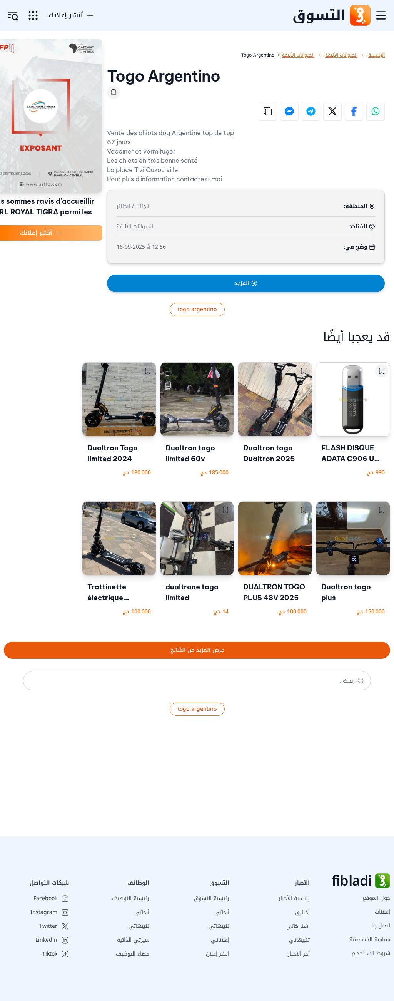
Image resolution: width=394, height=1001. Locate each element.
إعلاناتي (220, 940)
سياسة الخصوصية (369, 939)
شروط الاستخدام (371, 953)
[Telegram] (311, 111)
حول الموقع (376, 898)
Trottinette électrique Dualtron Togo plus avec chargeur (112, 593)
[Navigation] (381, 15)
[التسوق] (360, 15)
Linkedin (46, 940)
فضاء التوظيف (132, 954)
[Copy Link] (268, 111)
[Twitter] (332, 111)
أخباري (302, 912)
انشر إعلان (217, 954)
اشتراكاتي (298, 926)
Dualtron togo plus (346, 592)
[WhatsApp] (375, 111)
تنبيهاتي (299, 940)
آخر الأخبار (299, 954)
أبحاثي (221, 912)
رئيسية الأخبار (294, 898)
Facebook (45, 898)
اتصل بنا (380, 926)
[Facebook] (354, 111)
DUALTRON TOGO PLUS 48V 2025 (274, 592)
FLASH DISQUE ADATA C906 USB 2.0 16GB (352, 454)
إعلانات (382, 912)
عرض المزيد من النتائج (197, 650)
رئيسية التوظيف (130, 898)
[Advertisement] (197, 782)
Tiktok (49, 954)
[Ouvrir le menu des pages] (33, 15)
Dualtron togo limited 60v (190, 453)
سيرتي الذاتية (133, 940)
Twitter (48, 926)
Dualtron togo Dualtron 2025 (269, 453)
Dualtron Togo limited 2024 (112, 453)
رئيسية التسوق (211, 898)
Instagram (43, 912)
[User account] (13, 16)
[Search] (361, 681)
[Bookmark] (113, 92)
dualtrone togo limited (192, 592)
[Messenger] (289, 111)
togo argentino (197, 309)
